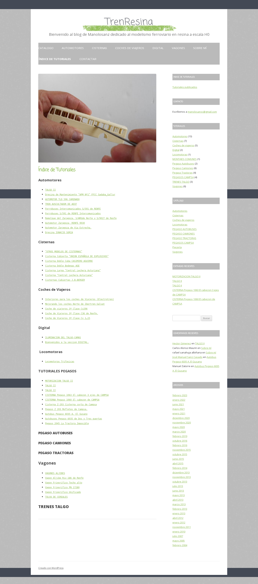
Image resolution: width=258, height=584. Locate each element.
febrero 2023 (179, 395)
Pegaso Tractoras (182, 172)
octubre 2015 (179, 454)
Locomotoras (179, 154)
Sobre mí (200, 48)
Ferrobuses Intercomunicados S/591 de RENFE (73, 208)
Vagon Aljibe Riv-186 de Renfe (64, 478)
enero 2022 (178, 400)
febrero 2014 (179, 468)
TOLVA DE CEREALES (56, 497)
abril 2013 (177, 499)
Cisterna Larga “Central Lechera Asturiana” (73, 270)
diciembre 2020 (181, 418)
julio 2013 (177, 486)
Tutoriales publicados (184, 87)
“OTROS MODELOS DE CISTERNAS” (63, 251)
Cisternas (99, 48)
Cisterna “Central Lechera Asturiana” (69, 275)
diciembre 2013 (181, 472)
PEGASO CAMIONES (183, 233)
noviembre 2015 (181, 449)
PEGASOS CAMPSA (183, 177)
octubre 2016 (179, 440)
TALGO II (50, 190)
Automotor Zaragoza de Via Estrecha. (68, 227)
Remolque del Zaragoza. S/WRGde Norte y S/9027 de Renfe (81, 218)
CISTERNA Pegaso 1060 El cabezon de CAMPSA (72, 399)
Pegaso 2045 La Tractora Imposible (67, 423)
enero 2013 (178, 513)
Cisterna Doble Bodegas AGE (62, 265)
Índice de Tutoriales (55, 59)
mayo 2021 (178, 409)
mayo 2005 (178, 540)
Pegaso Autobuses (183, 163)
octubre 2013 (179, 481)
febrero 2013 (179, 509)
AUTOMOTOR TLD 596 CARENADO (62, 199)
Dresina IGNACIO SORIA (59, 232)
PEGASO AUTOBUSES (184, 229)
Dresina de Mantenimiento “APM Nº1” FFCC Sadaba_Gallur (80, 194)
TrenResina (129, 22)
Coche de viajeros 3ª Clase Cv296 (66, 308)
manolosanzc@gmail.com (202, 111)
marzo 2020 (179, 431)
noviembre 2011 (181, 527)
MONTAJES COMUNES (184, 159)
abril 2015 (177, 463)
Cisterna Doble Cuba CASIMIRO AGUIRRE (69, 261)
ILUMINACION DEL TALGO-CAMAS (63, 337)
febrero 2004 (179, 545)
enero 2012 (178, 522)
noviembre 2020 (181, 422)
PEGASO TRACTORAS (184, 238)
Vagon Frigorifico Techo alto (63, 482)
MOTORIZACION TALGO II (59, 381)
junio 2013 (178, 490)
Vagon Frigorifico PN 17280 (62, 487)
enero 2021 (178, 413)
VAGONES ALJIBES (55, 473)
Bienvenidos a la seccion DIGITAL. (67, 342)
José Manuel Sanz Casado (187, 357)
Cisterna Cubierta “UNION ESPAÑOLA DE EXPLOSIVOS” (77, 256)
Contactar (88, 59)
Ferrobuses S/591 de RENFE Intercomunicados (73, 213)
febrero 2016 (179, 445)
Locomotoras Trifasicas (59, 361)
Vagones (178, 48)
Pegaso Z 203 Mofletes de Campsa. (66, 409)
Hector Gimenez (181, 343)
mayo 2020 (178, 427)
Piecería (177, 247)
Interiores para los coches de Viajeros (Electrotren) (79, 299)
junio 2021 (178, 404)
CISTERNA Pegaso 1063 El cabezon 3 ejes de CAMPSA (77, 395)
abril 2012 (177, 518)
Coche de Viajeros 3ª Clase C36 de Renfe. (71, 313)
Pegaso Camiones (182, 168)
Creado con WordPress (50, 568)
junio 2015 (178, 459)
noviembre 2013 (181, 477)
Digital (158, 48)
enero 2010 (178, 531)
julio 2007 (177, 536)
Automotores (73, 48)
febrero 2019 (179, 436)
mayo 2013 (178, 495)
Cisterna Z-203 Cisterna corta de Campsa (71, 404)
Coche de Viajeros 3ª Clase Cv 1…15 (67, 318)
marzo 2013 (179, 504)
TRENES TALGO (180, 181)
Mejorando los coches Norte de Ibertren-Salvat (75, 304)
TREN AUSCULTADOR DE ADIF (61, 204)
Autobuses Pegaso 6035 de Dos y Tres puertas (73, 418)
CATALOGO (45, 48)
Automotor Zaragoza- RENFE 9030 (65, 223)
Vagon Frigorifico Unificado (63, 492)
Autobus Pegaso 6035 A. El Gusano (66, 414)
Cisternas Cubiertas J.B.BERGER (65, 280)
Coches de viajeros (129, 48)
